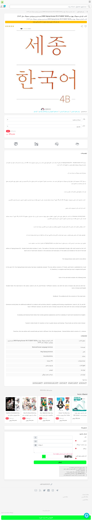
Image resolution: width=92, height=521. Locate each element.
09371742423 (45, 484)
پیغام (84, 448)
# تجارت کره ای (63, 383)
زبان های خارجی (80, 12)
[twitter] (44, 490)
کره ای (35, 111)
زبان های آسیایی (64, 111)
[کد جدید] (44, 456)
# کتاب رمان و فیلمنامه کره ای (51, 383)
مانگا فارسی (85, 500)
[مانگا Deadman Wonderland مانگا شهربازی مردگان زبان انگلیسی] (13, 404)
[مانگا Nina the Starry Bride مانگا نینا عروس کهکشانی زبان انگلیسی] (29, 404)
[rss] (40, 490)
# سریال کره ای (82, 383)
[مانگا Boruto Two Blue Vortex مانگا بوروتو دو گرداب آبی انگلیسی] (63, 404)
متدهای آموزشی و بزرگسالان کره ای (48, 111)
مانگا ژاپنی (65, 497)
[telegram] (57, 490)
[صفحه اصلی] (87, 12)
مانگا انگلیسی (85, 497)
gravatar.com (81, 473)
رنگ (84, 119)
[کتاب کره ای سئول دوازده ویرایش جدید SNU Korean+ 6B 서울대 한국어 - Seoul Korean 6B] (79, 404)
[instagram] (52, 490)
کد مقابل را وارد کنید (81, 456)
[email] (35, 490)
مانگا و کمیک (85, 495)
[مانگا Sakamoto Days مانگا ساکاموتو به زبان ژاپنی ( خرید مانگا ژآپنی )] (46, 404)
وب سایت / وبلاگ (81, 445)
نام (85, 437)
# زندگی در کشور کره (73, 383)
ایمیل (84, 441)
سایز (84, 126)
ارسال (60, 462)
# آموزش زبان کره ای (37, 383)
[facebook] (48, 490)
